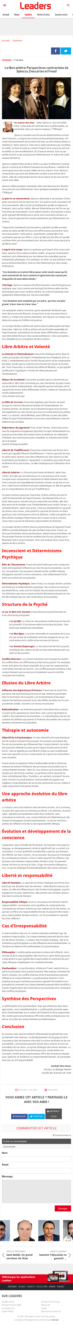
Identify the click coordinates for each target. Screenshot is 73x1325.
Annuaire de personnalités (11, 1304)
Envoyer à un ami (28, 1089)
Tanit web (55, 1319)
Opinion (28, 14)
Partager (55, 50)
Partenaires (12, 1286)
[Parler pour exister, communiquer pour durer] (45, 1230)
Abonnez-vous (54, 1114)
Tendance (60, 1286)
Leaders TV (31, 1286)
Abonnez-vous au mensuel (51, 1311)
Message (7, 1176)
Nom (4, 1152)
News (16, 14)
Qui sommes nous (8, 1308)
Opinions (17, 40)
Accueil (5, 40)
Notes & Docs (43, 14)
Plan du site (45, 1304)
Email (5, 1164)
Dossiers (21, 1286)
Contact (44, 1308)
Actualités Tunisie (8, 1301)
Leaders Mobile (7, 1311)
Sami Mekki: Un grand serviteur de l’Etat (19, 1255)
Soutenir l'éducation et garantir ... (53, 1255)
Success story (41, 1286)
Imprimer (53, 1089)
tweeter (66, 50)
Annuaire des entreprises (50, 1301)
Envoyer (63, 1208)
